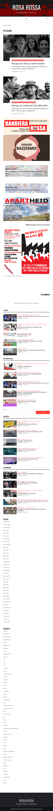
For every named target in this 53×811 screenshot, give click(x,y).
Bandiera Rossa (28, 324)
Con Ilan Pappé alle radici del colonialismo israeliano (29, 374)
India (4, 711)
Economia (27, 363)
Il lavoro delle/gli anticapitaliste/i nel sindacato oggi (29, 327)
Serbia (4, 762)
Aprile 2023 (5, 558)
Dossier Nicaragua (11, 187)
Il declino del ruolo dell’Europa (24, 366)
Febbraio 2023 (6, 561)
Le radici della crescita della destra (10, 728)
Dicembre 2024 (6, 524)
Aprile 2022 (5, 590)
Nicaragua (33, 60)
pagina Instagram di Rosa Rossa (41, 225)
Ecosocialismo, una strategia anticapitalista (27, 424)
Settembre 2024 (6, 527)
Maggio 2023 (6, 556)
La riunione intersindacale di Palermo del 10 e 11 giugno (29, 341)
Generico (5, 697)
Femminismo (24, 472)
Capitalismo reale (28, 499)
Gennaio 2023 (6, 564)
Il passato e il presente (8, 708)
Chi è (4, 659)
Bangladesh (5, 648)
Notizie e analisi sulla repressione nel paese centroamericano (22, 190)
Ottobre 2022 (6, 573)
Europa (36, 363)
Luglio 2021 (5, 604)
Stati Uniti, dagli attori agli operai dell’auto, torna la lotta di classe (33, 316)
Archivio (5, 642)
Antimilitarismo (6, 636)
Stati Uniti (36, 381)
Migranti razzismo (7, 734)
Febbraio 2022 (6, 596)
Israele (34, 372)
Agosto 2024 (6, 530)
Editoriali (20, 60)
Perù (4, 742)
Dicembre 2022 (6, 567)
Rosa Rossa (26, 7)
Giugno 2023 (6, 553)
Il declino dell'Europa (42, 363)
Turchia (5, 780)
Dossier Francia (10, 168)
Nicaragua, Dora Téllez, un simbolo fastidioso (28, 63)
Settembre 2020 (6, 607)
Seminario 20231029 (41, 324)
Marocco (5, 731)
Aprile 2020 (5, 613)
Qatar (4, 748)
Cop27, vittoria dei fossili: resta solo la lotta (27, 459)
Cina (4, 665)
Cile (4, 662)
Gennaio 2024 (6, 536)
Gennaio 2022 (6, 599)
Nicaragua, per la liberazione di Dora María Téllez (30, 105)
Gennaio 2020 (6, 619)
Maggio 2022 (6, 587)
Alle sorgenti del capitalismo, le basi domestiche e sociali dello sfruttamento (31, 509)
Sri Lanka (5, 771)
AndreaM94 (15, 71)
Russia (4, 754)
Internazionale (26, 60)
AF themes (40, 809)
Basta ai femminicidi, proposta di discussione (27, 483)
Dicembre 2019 (6, 622)
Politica (28, 439)
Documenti (14, 60)
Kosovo (5, 722)
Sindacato (20, 325)
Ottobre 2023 (6, 541)
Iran (4, 717)
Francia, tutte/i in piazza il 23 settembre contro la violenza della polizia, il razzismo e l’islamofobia (32, 393)
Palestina (38, 372)
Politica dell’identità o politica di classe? (26, 493)
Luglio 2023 (5, 550)
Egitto (4, 685)
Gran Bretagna (6, 699)
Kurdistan (5, 725)
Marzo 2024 (5, 533)
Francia (18, 333)
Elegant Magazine (32, 809)
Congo (4, 671)
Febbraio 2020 (6, 616)
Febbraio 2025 (6, 521)
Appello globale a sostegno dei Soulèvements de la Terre (30, 432)
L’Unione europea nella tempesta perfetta (26, 450)
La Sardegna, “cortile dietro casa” (25, 441)
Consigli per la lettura (22, 372)
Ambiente (19, 421)
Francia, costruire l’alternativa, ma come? (26, 401)
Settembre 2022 (6, 576)
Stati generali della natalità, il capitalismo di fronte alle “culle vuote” (33, 501)
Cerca (4, 409)
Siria (4, 768)
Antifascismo (6, 634)
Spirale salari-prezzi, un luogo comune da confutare (26, 303)
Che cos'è (5, 656)
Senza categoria (40, 60)
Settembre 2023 (6, 544)
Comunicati (5, 668)
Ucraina (5, 783)
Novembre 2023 (6, 538)
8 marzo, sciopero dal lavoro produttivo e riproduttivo (30, 474)
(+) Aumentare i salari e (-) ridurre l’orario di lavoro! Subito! (31, 350)
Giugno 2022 (6, 584)
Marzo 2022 (5, 593)
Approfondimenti (20, 324)
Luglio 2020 (5, 610)
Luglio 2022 (5, 581)
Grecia (4, 702)
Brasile (4, 651)
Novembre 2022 (6, 570)
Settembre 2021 (6, 601)
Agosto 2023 (6, 547)
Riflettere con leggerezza (9, 751)
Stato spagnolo (6, 777)
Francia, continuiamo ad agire (24, 335)
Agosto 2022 (6, 579)
